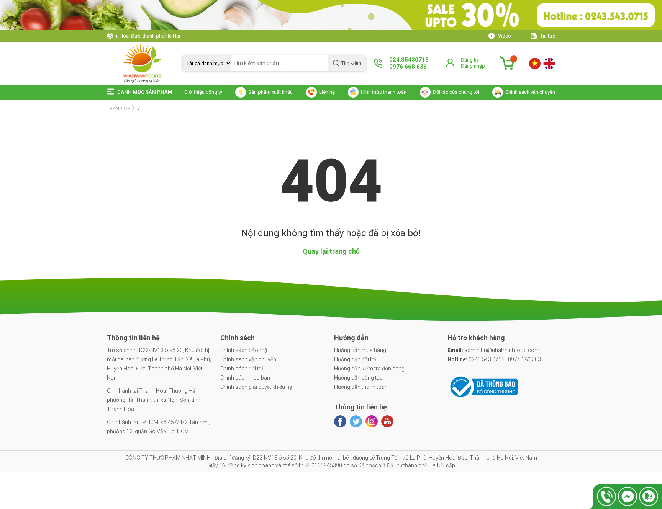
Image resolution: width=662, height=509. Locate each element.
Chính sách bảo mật (244, 350)
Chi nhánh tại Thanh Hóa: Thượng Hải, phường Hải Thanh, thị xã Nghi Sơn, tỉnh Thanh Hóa (153, 400)
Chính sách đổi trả (242, 368)
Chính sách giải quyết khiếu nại (256, 387)
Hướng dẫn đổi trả (355, 359)
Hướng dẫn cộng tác (358, 378)
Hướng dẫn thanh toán (361, 387)
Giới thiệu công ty (203, 92)
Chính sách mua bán (245, 378)
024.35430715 (409, 59)
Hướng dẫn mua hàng (360, 350)
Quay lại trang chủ (331, 251)
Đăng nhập (473, 66)
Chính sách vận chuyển (248, 359)
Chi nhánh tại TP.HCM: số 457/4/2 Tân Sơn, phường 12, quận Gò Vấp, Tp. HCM (158, 426)
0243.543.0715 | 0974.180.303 (494, 359)
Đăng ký (470, 60)
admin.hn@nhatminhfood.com (493, 350)
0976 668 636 (408, 66)
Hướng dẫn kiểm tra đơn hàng (369, 368)
